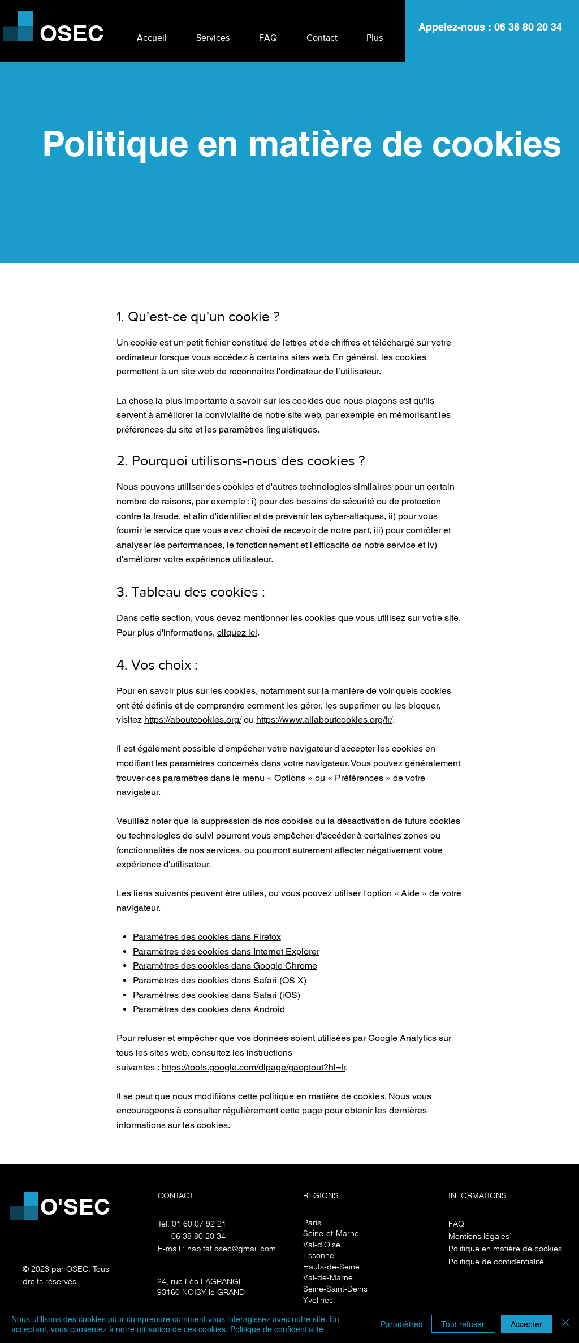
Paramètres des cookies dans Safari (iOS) (216, 995)
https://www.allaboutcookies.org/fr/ (324, 719)
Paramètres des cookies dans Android (209, 1009)
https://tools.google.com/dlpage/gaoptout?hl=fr (253, 1067)
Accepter (526, 1323)
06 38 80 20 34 (528, 27)
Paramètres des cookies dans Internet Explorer (226, 951)
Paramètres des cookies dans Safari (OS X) (219, 980)
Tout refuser (463, 1323)
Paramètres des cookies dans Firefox (207, 936)
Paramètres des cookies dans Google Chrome (225, 965)
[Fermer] (565, 1324)
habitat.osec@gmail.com (231, 1248)
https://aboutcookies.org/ (192, 719)
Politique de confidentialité (276, 1329)
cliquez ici (237, 632)
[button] (213, 32)
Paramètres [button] (401, 1323)
